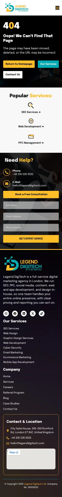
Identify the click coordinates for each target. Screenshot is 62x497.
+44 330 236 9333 (23, 174)
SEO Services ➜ (31, 112)
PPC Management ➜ (31, 143)
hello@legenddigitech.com (29, 185)
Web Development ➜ (31, 126)
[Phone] (6, 172)
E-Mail (16, 182)
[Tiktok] (42, 313)
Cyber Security (12, 347)
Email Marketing (13, 352)
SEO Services (11, 328)
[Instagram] (6, 313)
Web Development (14, 343)
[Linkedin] (24, 313)
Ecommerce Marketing (17, 357)
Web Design (10, 333)
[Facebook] (15, 313)
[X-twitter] (33, 313)
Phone (17, 171)
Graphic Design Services (18, 338)
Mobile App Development (18, 362)
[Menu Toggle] (57, 8)
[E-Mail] (6, 183)
